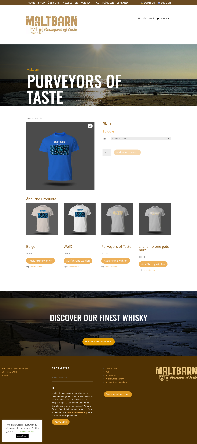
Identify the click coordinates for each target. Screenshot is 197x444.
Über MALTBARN (9, 372)
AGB (107, 372)
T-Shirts (34, 118)
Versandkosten (36, 267)
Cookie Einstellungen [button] (26, 431)
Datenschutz (111, 368)
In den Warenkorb (127, 152)
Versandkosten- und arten (117, 382)
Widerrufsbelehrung (115, 378)
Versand (122, 3)
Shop (41, 3)
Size (104, 138)
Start (28, 118)
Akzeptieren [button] (22, 436)
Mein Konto (148, 18)
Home (31, 3)
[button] (90, 126)
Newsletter (70, 3)
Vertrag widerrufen (117, 394)
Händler (108, 3)
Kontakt (86, 3)
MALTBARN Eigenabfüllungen (15, 368)
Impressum (111, 375)
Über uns (54, 3)
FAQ (97, 3)
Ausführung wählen (40, 260)
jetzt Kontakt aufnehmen (99, 342)
